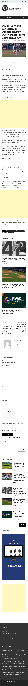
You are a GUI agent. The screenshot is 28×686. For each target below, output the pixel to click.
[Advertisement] (14, 114)
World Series (5, 232)
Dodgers (19, 231)
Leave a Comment (21, 40)
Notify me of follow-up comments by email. (13, 424)
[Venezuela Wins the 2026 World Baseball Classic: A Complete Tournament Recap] (14, 301)
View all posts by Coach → (17, 345)
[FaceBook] (21, 1)
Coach (14, 40)
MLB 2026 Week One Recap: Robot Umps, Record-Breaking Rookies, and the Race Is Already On (14, 285)
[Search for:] (14, 525)
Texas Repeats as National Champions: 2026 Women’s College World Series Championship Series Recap (19, 478)
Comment (5, 365)
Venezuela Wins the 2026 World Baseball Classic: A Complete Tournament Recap (11, 311)
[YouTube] (25, 1)
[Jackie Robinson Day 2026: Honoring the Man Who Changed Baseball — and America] (14, 249)
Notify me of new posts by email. (12, 430)
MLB (23, 231)
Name (4, 386)
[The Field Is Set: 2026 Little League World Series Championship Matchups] (7, 463)
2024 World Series (11, 231)
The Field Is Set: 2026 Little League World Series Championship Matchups (19, 465)
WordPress (10, 684)
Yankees (12, 232)
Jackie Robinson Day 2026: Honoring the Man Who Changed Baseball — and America (13, 259)
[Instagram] (23, 1)
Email (4, 393)
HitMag (17, 684)
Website (4, 400)
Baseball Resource (15, 681)
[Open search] (24, 17)
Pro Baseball (5, 23)
